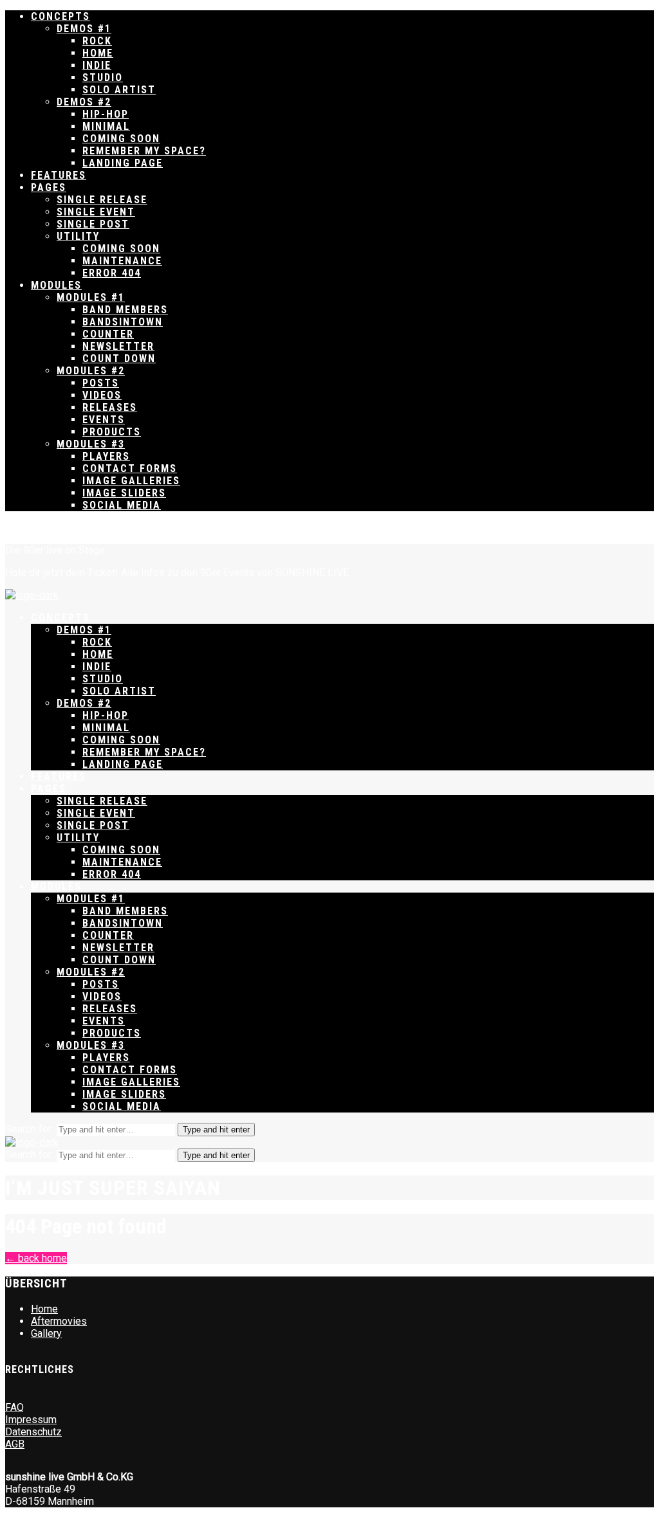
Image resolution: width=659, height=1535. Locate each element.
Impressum (31, 1419)
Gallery (46, 1333)
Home (44, 1309)
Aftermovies (59, 1321)
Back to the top (39, 528)
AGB (14, 1444)
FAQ (14, 1407)
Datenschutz (33, 1432)
